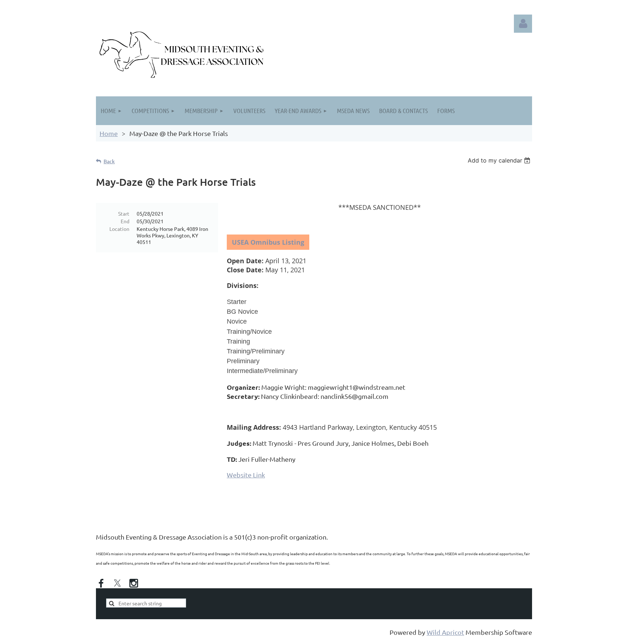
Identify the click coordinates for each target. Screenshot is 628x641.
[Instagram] (134, 583)
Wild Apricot (445, 632)
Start (123, 213)
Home (109, 133)
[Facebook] (101, 583)
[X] (117, 583)
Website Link (246, 474)
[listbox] (500, 160)
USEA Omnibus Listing (268, 242)
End (125, 221)
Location (119, 228)
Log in (523, 24)
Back (109, 161)
